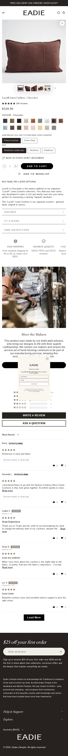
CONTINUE (34, 384)
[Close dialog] (47, 358)
